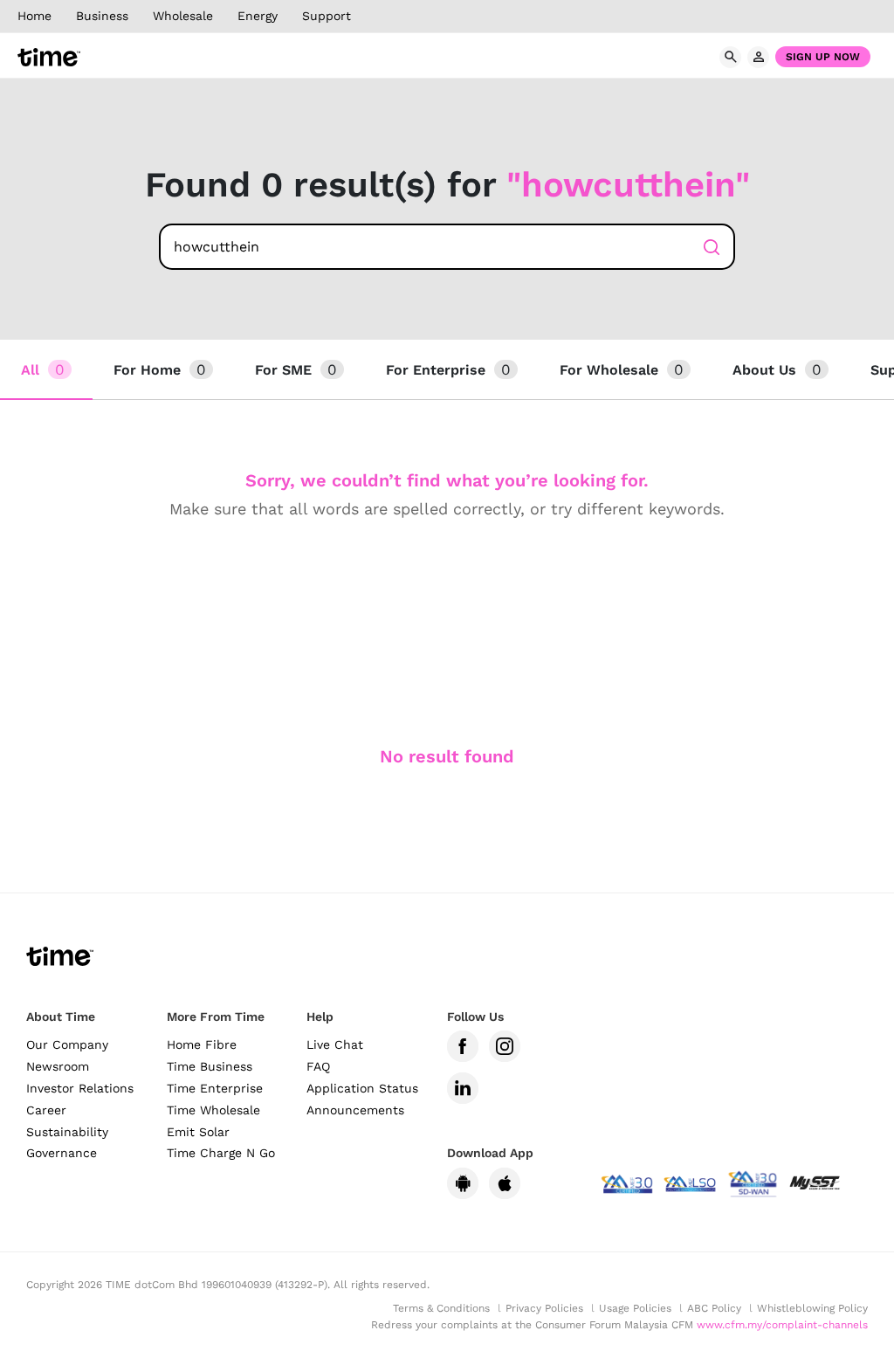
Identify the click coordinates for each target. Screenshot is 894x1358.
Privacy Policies (544, 1308)
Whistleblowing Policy (812, 1308)
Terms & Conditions (441, 1308)
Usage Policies (635, 1308)
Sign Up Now (823, 57)
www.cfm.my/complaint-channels (782, 1325)
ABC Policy (714, 1308)
